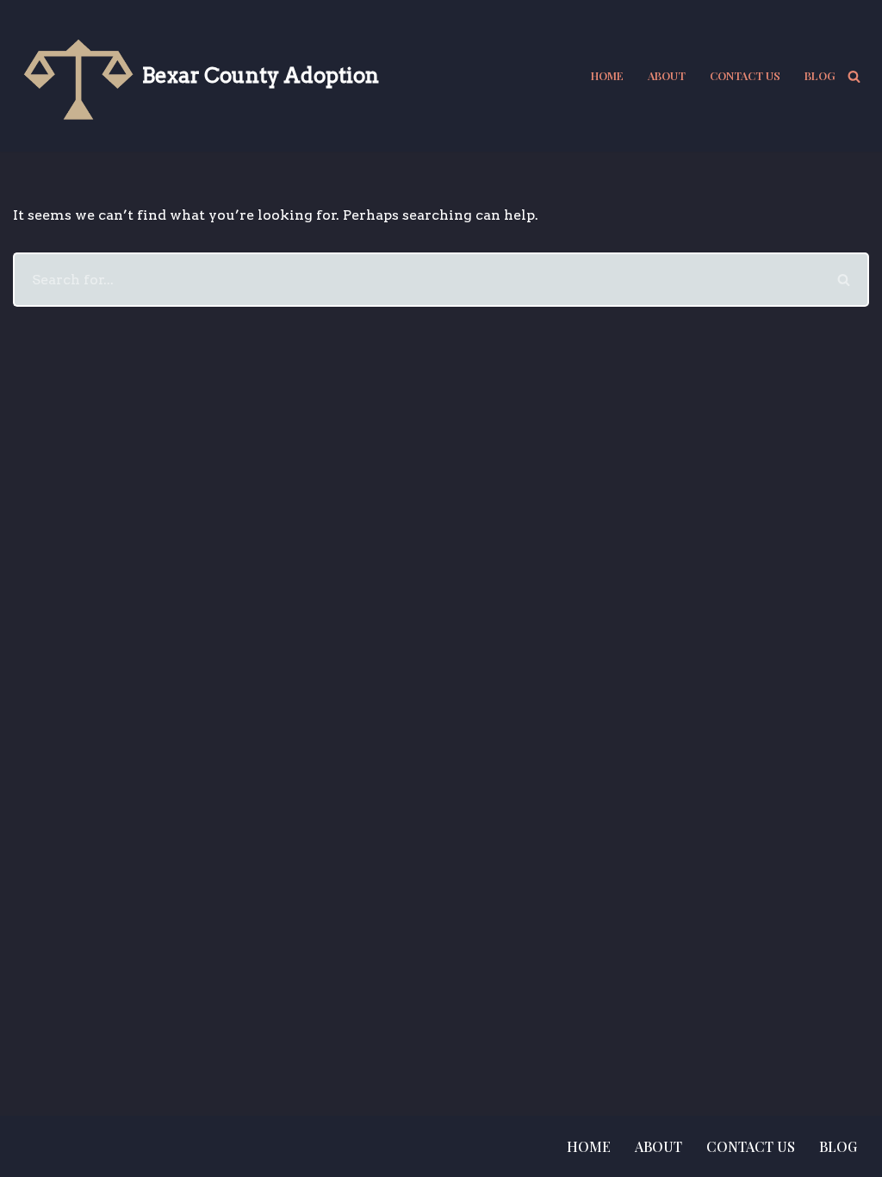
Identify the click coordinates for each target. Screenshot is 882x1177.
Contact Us (745, 75)
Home (607, 75)
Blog (819, 75)
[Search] (854, 76)
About (667, 75)
